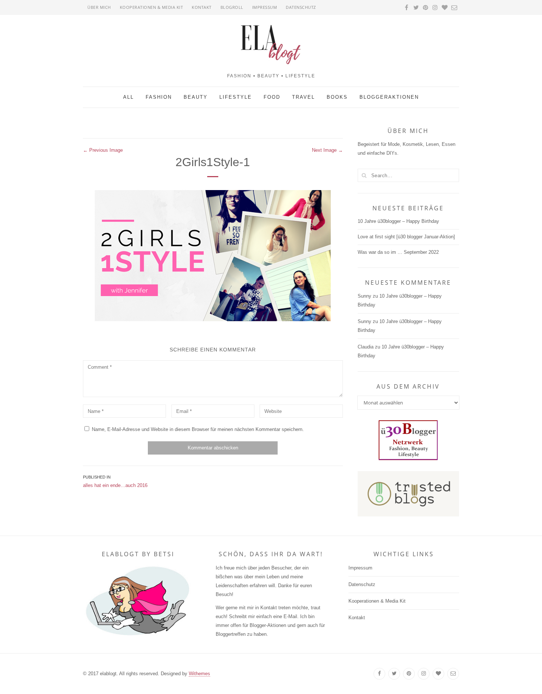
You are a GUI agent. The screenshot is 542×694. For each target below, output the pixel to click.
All (128, 97)
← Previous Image (103, 150)
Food (272, 97)
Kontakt (202, 7)
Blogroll (231, 7)
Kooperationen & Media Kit (151, 7)
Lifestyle (235, 97)
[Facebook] (379, 674)
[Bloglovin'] (438, 674)
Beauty (196, 97)
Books (337, 97)
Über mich (99, 7)
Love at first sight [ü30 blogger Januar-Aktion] (406, 236)
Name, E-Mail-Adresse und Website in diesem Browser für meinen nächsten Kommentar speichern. (198, 429)
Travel (303, 97)
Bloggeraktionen (389, 97)
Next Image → (327, 150)
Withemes (199, 673)
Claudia (366, 347)
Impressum (264, 7)
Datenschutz (301, 7)
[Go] (364, 175)
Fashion (159, 97)
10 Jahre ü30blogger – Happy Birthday (398, 221)
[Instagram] (424, 674)
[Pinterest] (409, 674)
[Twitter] (394, 674)
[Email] (453, 674)
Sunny (364, 296)
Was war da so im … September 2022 (398, 252)
